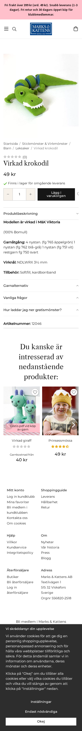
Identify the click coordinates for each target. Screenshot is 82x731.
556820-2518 (61, 598)
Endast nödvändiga (41, 711)
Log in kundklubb (21, 496)
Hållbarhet (49, 502)
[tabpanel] (41, 250)
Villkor (12, 542)
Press (45, 552)
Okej (41, 721)
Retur (45, 507)
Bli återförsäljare (20, 582)
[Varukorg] (76, 28)
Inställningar (41, 702)
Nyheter (47, 542)
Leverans (48, 496)
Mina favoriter (18, 502)
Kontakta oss (17, 518)
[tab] (41, 213)
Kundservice (16, 547)
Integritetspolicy (20, 552)
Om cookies (16, 523)
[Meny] (6, 28)
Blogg (46, 558)
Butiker (13, 577)
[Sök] (14, 29)
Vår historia (50, 547)
